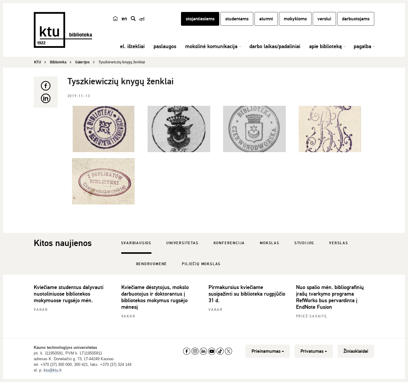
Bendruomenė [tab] (151, 264)
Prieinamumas (265, 351)
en (124, 18)
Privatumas (311, 351)
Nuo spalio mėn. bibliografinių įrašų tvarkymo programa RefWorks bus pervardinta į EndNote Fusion (330, 297)
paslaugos (165, 46)
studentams (237, 19)
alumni (266, 19)
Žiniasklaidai (355, 351)
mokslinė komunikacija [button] (211, 46)
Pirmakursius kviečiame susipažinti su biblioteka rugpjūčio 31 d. (246, 294)
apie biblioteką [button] (325, 46)
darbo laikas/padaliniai (274, 46)
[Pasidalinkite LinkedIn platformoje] (45, 98)
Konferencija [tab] (229, 243)
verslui (324, 19)
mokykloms (295, 19)
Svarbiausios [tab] (136, 243)
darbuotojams (355, 19)
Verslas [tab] (338, 243)
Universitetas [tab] (182, 243)
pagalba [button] (362, 46)
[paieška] (133, 18)
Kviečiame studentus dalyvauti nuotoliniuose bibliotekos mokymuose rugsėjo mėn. (68, 294)
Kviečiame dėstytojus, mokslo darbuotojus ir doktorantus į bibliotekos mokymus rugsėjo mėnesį (155, 297)
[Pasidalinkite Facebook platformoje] (45, 86)
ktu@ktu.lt (53, 370)
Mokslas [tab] (270, 243)
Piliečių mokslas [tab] (201, 264)
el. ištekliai (132, 46)
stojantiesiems (200, 19)
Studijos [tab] (304, 243)
